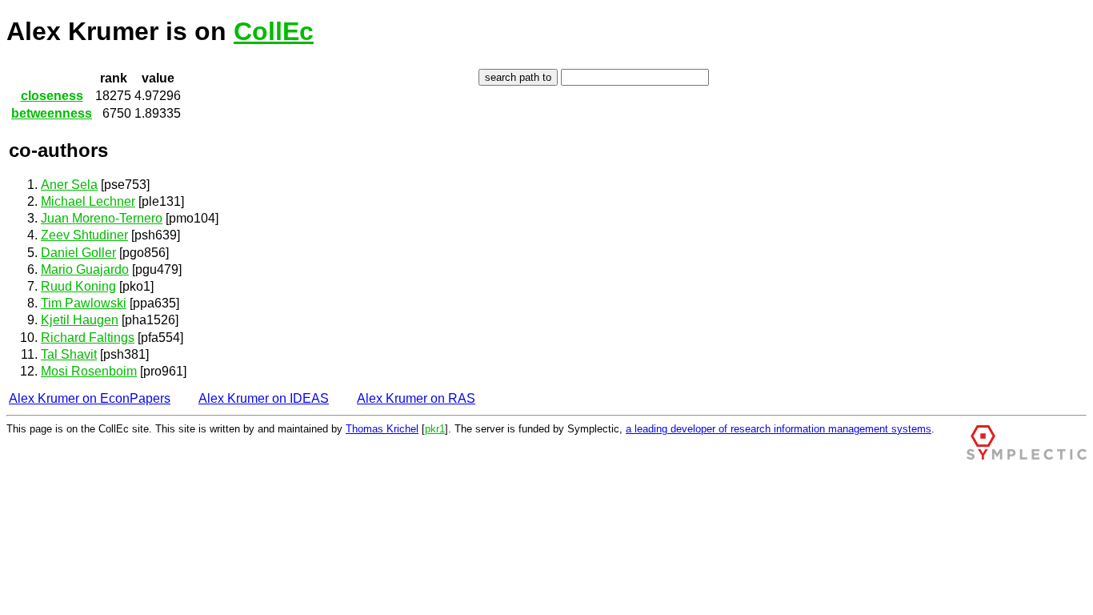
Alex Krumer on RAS (416, 398)
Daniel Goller (78, 252)
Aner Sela (69, 184)
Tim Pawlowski (83, 303)
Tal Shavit (69, 354)
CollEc (274, 31)
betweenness (51, 113)
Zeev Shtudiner (84, 235)
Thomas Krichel (382, 429)
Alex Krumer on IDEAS (263, 398)
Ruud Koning (78, 286)
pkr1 (435, 429)
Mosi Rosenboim (89, 371)
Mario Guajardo (85, 269)
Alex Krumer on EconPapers (89, 398)
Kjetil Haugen (79, 320)
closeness (52, 95)
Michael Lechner (88, 201)
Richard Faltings (87, 337)
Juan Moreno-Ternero (101, 218)
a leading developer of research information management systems (778, 429)
